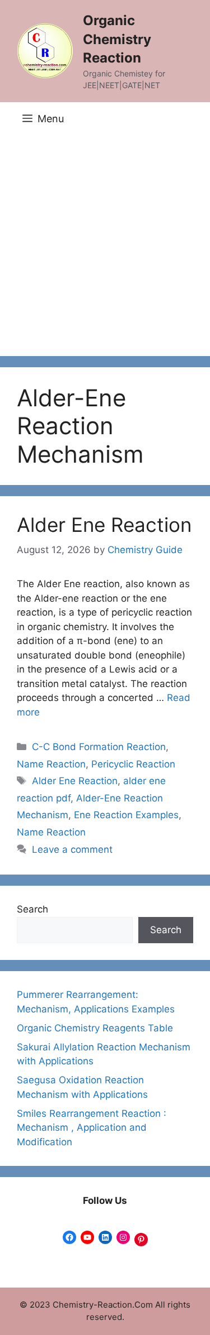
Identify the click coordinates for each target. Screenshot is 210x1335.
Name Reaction (51, 764)
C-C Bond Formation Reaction (99, 746)
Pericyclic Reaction (133, 764)
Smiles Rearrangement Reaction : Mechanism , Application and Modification (91, 1127)
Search (32, 909)
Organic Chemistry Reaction (117, 39)
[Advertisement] (105, 245)
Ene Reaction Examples (126, 814)
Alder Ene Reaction (104, 524)
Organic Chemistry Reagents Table (95, 1028)
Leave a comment (72, 849)
